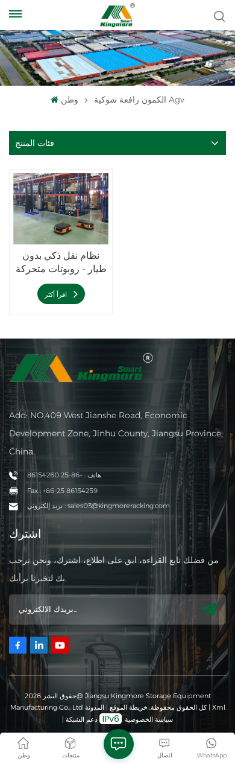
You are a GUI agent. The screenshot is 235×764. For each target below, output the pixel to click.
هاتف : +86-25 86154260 (64, 475)
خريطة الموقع (128, 707)
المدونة (94, 707)
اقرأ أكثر (57, 294)
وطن (69, 99)
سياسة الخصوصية (149, 719)
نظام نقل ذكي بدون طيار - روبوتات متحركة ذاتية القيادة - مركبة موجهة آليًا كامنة (61, 263)
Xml (218, 707)
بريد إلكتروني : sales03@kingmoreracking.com (98, 505)
